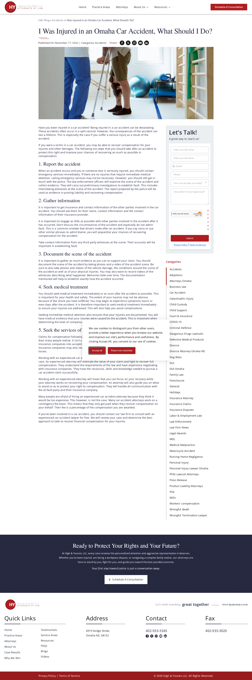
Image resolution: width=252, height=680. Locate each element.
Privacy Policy (47, 676)
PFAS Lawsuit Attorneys (184, 474)
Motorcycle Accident (182, 451)
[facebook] (122, 43)
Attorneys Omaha (181, 281)
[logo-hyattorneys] (24, 3)
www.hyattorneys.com (235, 604)
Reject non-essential (121, 350)
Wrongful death (179, 509)
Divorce (174, 345)
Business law (178, 286)
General (175, 386)
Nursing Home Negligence (186, 456)
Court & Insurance (181, 316)
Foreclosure (177, 380)
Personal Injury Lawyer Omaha (189, 468)
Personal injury (179, 462)
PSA (172, 492)
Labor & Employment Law (186, 415)
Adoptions (176, 275)
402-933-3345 (156, 630)
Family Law (177, 374)
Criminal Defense (180, 328)
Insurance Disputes (182, 409)
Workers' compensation (185, 503)
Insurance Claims (180, 404)
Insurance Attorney (182, 398)
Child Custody (178, 304)
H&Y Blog (43, 20)
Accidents (57, 20)
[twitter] (128, 43)
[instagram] (134, 43)
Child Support (178, 310)
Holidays (175, 392)
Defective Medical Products (187, 339)
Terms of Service (69, 676)
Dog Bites (176, 357)
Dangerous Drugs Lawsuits (186, 333)
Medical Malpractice (182, 445)
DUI (172, 363)
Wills (173, 497)
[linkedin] (146, 43)
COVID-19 (176, 322)
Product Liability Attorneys (186, 486)
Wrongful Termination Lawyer (188, 515)
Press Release (178, 480)
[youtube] (140, 43)
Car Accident (177, 292)
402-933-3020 (216, 630)
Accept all (97, 350)
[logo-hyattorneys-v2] (22, 600)
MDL (172, 439)
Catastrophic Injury (182, 298)
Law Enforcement (180, 421)
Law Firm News (179, 427)
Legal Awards (178, 433)
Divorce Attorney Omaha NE (187, 351)
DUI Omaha (177, 369)
